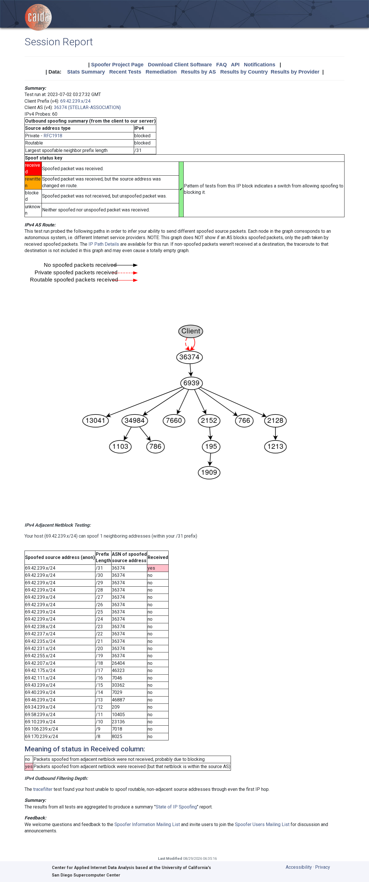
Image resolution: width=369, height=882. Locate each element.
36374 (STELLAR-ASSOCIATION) (87, 107)
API (235, 64)
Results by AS (198, 72)
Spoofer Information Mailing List (147, 824)
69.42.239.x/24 (75, 101)
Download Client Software (180, 64)
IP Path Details (104, 244)
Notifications (259, 64)
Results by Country (244, 72)
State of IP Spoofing (176, 807)
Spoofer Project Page (117, 64)
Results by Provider (295, 72)
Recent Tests (125, 72)
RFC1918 (53, 135)
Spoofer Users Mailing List (262, 824)
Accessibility (299, 867)
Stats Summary (86, 72)
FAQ (221, 64)
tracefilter (42, 789)
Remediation (161, 72)
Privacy (322, 867)
